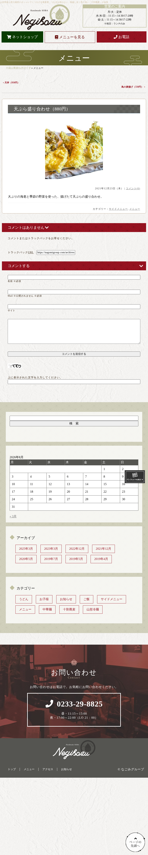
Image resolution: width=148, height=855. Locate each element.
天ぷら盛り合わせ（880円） (42, 109)
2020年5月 (26, 559)
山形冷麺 (93, 609)
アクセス (47, 769)
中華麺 (47, 609)
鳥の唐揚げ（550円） (132, 86)
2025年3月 (26, 548)
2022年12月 (77, 548)
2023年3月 (51, 548)
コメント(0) (133, 188)
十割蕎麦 (69, 609)
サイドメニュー (118, 208)
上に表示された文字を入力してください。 (35, 377)
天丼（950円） (12, 82)
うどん (23, 599)
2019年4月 (101, 559)
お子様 (44, 599)
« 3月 (13, 516)
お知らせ (66, 599)
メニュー (134, 208)
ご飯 (86, 599)
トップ (12, 769)
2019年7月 (51, 559)
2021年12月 (103, 548)
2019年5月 (76, 559)
